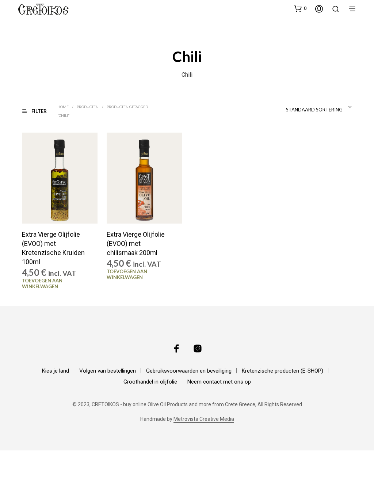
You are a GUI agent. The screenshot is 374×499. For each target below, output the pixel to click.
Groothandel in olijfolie (150, 381)
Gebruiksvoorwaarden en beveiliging (189, 370)
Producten (88, 106)
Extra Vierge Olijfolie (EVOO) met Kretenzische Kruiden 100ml (53, 248)
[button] (300, 8)
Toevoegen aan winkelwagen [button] (42, 283)
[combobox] (301, 107)
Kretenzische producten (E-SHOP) (282, 370)
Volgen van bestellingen (107, 370)
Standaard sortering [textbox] (314, 110)
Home (63, 106)
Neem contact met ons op (219, 381)
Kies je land (55, 370)
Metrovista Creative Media (203, 419)
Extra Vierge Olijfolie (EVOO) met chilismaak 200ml (136, 243)
